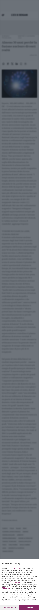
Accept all (29, 607)
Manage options (10, 607)
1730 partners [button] (15, 568)
